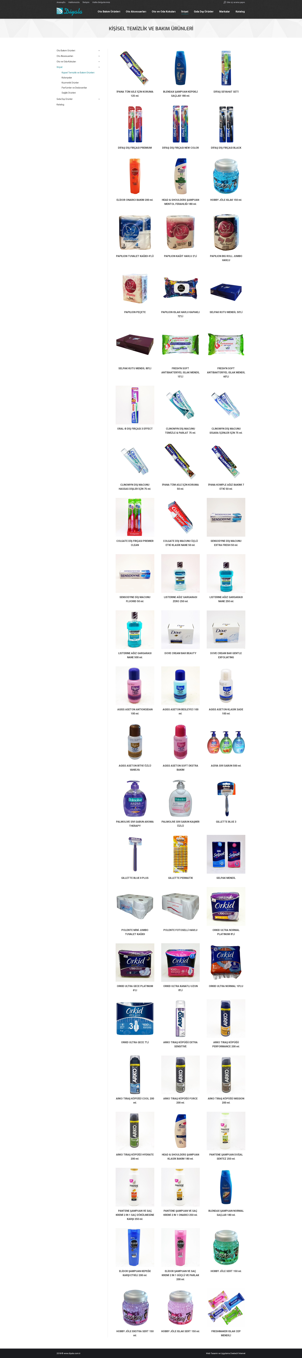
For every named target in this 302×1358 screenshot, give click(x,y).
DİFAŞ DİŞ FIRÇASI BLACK (226, 147)
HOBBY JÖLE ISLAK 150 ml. (226, 199)
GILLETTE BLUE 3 (226, 821)
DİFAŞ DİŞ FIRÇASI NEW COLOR (180, 147)
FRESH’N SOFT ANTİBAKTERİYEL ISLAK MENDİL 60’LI (226, 372)
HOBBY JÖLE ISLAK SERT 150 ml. (180, 1331)
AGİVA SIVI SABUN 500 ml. (226, 765)
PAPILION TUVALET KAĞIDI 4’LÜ (135, 256)
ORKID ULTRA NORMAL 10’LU (226, 986)
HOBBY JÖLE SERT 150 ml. (226, 1271)
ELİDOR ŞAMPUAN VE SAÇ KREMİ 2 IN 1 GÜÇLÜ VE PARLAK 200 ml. (180, 1275)
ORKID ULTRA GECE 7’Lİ (135, 1042)
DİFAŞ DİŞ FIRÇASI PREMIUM (135, 147)
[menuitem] (61, 2)
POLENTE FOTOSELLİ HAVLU (180, 930)
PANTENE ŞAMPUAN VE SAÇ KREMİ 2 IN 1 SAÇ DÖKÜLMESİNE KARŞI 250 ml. (135, 1215)
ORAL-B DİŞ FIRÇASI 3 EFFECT (135, 428)
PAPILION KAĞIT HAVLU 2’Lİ (180, 256)
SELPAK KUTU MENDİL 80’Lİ (134, 368)
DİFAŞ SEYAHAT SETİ (226, 91)
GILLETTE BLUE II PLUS (134, 877)
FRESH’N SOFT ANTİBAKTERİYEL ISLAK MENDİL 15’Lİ (180, 372)
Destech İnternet (237, 1353)
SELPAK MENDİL (226, 877)
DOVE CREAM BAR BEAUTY (180, 653)
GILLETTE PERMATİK (180, 877)
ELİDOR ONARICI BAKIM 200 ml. (135, 199)
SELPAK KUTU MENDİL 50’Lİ (226, 312)
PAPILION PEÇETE (135, 312)
